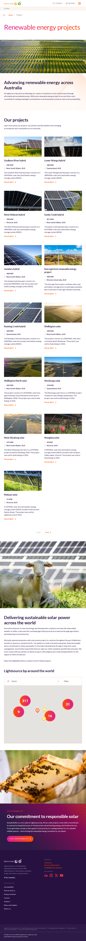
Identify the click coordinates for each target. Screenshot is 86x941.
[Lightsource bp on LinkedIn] (46, 875)
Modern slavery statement (12, 928)
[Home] (4, 15)
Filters (66, 681)
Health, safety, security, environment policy (34, 928)
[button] (25, 700)
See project (9, 182)
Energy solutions (10, 894)
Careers (7, 898)
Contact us (48, 863)
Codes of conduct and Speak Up (28, 929)
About (11, 15)
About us (7, 909)
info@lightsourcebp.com (53, 868)
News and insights (10, 905)
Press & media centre (52, 865)
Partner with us (9, 890)
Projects (7, 901)
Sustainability (9, 887)
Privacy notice (71, 928)
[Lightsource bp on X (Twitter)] (56, 875)
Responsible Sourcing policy (57, 928)
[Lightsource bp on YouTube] (61, 875)
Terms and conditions (10, 929)
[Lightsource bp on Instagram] (51, 875)
